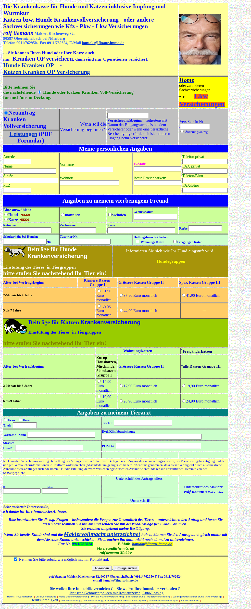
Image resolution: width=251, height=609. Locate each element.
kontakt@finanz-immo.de (103, 43)
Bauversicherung (135, 596)
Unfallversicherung (46, 596)
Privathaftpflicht (24, 596)
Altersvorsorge (214, 596)
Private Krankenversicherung (107, 596)
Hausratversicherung (159, 596)
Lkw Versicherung (93, 600)
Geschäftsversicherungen (164, 600)
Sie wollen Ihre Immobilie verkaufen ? (148, 588)
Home (10, 596)
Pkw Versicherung (71, 600)
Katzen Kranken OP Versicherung (46, 72)
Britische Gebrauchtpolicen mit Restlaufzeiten (105, 593)
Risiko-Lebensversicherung (74, 596)
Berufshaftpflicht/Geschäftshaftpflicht (126, 600)
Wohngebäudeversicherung (189, 596)
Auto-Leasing (152, 593)
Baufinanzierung (189, 600)
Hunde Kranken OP (28, 65)
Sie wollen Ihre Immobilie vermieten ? (81, 588)
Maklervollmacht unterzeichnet (102, 534)
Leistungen (23, 134)
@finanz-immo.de (125, 580)
